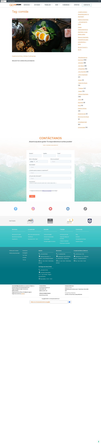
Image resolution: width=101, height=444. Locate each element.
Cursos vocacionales (48, 236)
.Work (79, 99)
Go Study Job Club (64, 234)
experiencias (82, 114)
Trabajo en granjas (64, 241)
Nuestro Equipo (79, 241)
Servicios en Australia (17, 236)
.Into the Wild (82, 72)
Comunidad (66, 4)
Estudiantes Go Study (81, 239)
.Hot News (81, 66)
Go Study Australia (11, 1)
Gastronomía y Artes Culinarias (24, 56)
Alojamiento (15, 239)
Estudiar (37, 4)
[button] (99, 1)
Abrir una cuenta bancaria (34, 234)
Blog (77, 234)
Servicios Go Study (83, 117)
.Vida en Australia (83, 94)
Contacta (87, 4)
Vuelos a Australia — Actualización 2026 (83, 22)
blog (79, 105)
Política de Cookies (13, 250)
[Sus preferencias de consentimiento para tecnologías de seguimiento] (98, 441)
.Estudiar (80, 63)
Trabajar (47, 4)
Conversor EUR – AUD (33, 239)
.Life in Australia (82, 75)
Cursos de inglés (48, 234)
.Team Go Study (82, 83)
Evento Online (82, 108)
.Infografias (81, 69)
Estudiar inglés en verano (49, 241)
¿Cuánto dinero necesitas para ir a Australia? (83, 14)
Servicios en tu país (16, 234)
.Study (80, 80)
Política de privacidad (14, 253)
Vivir (56, 4)
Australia (80, 102)
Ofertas (76, 4)
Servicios (27, 4)
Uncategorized (82, 122)
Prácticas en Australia (65, 243)
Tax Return (30, 236)
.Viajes (80, 91)
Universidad (81, 127)
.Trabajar (80, 88)
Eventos (78, 236)
